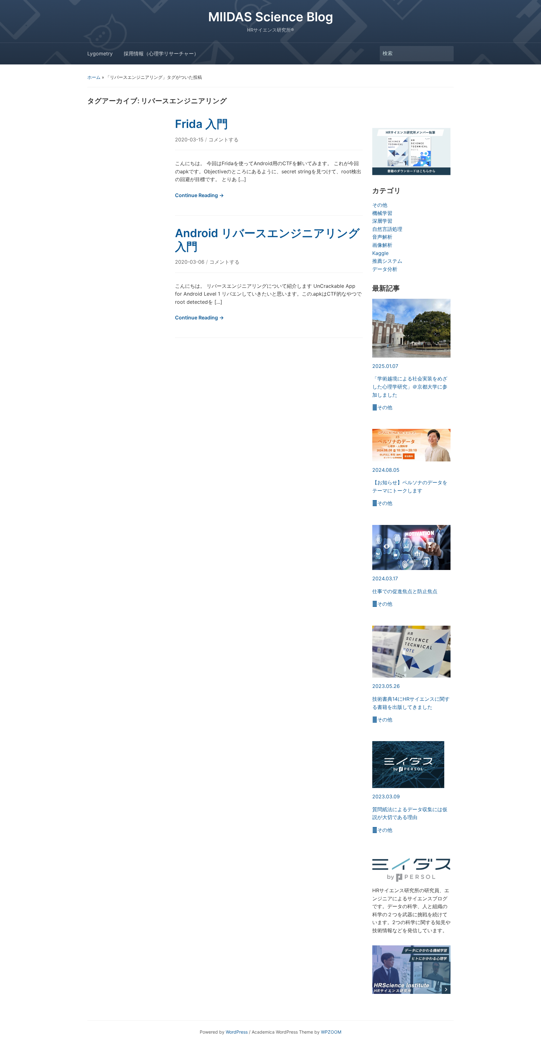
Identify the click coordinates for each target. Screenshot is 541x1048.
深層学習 (382, 221)
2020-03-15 (190, 139)
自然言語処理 (387, 229)
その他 (379, 205)
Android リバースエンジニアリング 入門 (273, 239)
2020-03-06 (190, 262)
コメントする (224, 139)
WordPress (237, 1032)
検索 (446, 53)
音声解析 (382, 237)
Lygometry (100, 53)
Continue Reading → (199, 195)
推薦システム (387, 261)
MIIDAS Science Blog (270, 16)
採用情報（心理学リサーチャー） (161, 53)
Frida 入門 (201, 124)
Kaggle (380, 253)
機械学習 (382, 213)
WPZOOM (331, 1032)
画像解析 (382, 245)
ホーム (93, 77)
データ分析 (384, 269)
